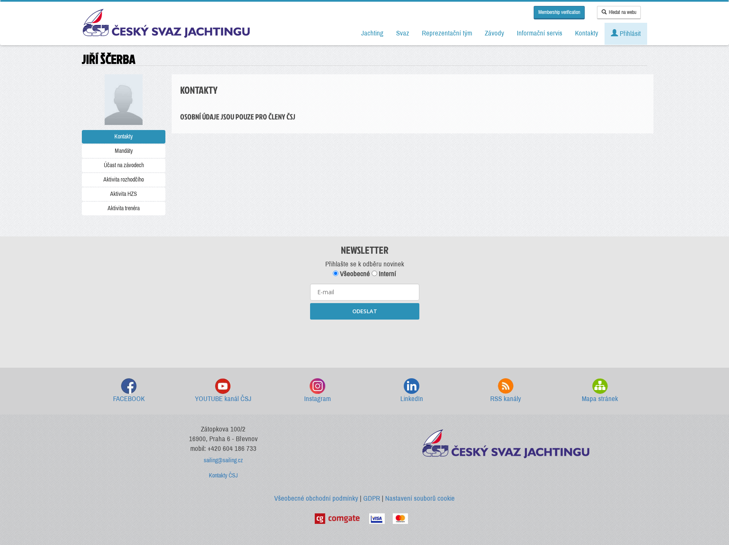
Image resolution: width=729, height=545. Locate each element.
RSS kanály (505, 398)
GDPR (371, 498)
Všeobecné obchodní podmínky (316, 498)
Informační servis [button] (539, 33)
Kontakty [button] (586, 33)
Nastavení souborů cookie (420, 498)
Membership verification (559, 12)
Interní (386, 273)
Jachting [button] (372, 33)
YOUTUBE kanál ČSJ (223, 398)
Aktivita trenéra (124, 208)
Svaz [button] (402, 33)
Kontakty (123, 136)
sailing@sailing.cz (223, 460)
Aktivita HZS (123, 194)
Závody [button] (494, 33)
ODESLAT (364, 311)
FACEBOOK (129, 398)
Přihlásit (629, 33)
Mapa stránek (600, 398)
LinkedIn (411, 398)
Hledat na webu (622, 12)
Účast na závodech (124, 165)
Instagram (317, 398)
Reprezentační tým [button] (447, 33)
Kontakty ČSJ (223, 475)
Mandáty (124, 151)
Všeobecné (354, 273)
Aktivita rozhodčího (123, 179)
